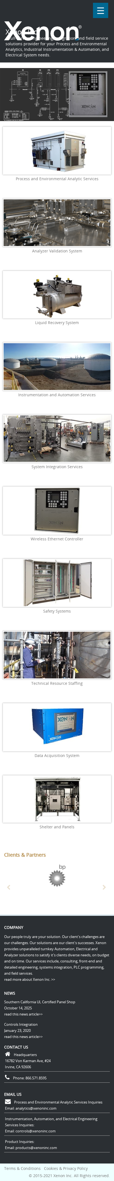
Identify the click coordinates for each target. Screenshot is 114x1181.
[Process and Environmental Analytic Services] (57, 151)
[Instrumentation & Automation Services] (57, 366)
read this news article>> (23, 1014)
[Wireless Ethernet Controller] (57, 511)
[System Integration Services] (57, 439)
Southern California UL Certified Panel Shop (39, 1001)
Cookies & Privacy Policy (66, 1168)
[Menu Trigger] (100, 10)
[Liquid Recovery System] (57, 295)
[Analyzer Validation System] (57, 223)
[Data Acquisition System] (57, 727)
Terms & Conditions (22, 1168)
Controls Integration (21, 1024)
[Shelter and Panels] (57, 799)
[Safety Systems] (57, 583)
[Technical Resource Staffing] (57, 655)
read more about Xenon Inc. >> (29, 979)
